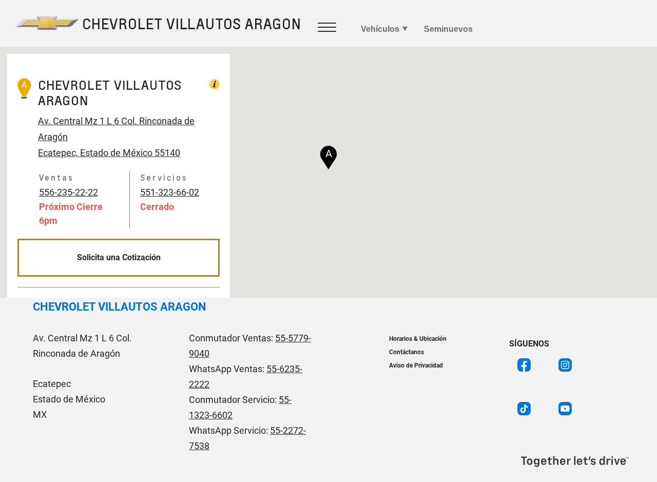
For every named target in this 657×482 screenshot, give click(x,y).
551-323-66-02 (169, 192)
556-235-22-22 (68, 192)
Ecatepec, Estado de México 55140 (109, 152)
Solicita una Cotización (119, 257)
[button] (328, 157)
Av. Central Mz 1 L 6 (78, 120)
